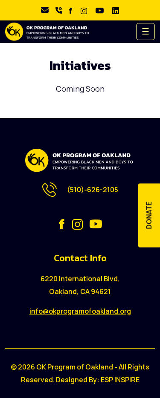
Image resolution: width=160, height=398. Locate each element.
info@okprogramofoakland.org (80, 311)
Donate (149, 215)
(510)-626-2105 (92, 189)
